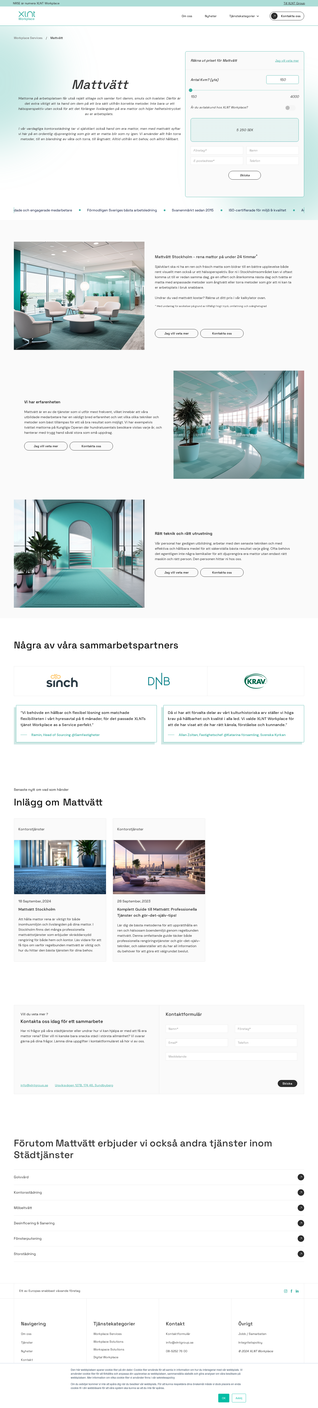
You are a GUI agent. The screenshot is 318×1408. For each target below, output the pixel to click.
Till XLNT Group (294, 3)
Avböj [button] (239, 1398)
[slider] (190, 90)
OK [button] (224, 1398)
